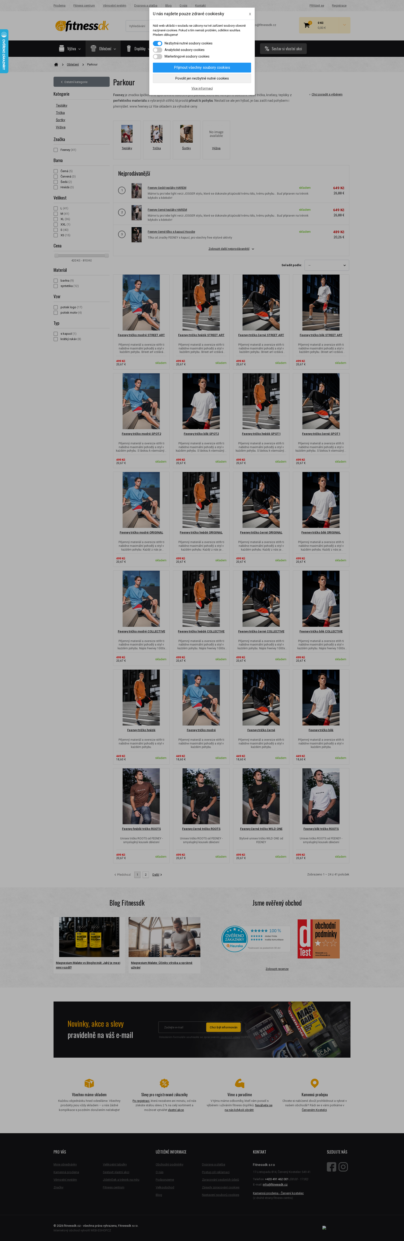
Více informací (202, 88)
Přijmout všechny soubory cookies (202, 67)
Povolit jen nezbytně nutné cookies (202, 78)
